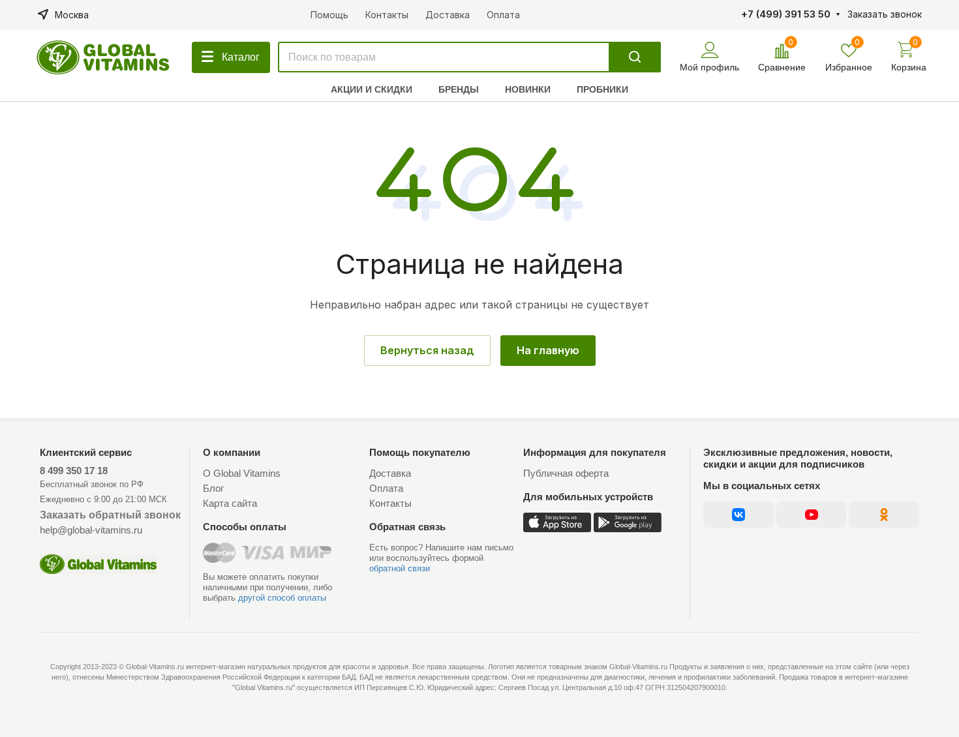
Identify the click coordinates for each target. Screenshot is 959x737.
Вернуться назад (427, 350)
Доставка (390, 473)
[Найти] (635, 57)
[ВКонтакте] (738, 515)
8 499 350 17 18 (74, 470)
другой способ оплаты (282, 598)
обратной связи (399, 568)
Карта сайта (230, 503)
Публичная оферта (566, 473)
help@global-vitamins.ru (91, 530)
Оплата (386, 488)
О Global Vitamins (242, 473)
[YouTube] (811, 515)
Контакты (390, 503)
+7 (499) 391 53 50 (785, 14)
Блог (213, 488)
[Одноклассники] (884, 515)
